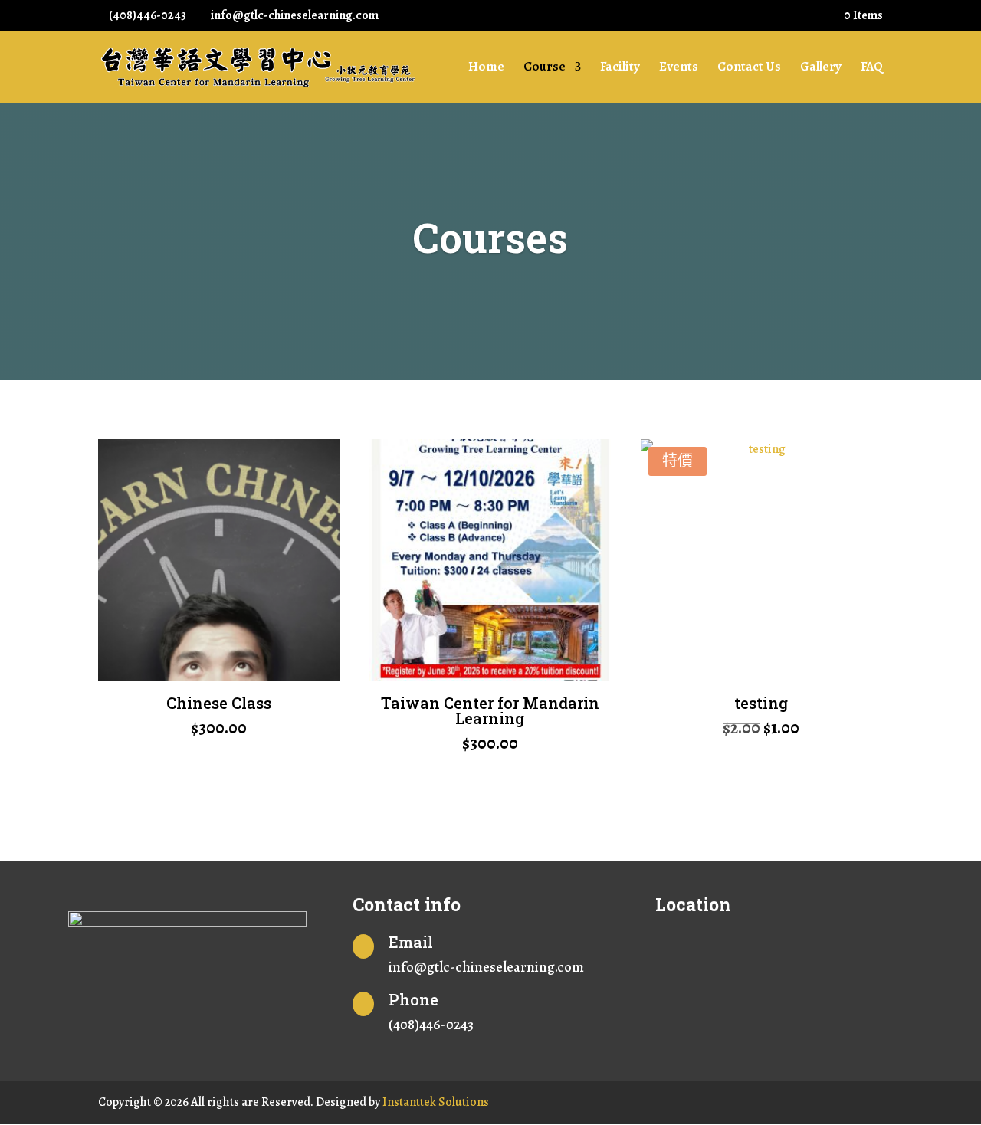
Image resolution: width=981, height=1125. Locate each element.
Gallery (821, 68)
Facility (620, 68)
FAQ (872, 68)
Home (486, 68)
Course (544, 68)
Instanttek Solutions (435, 1102)
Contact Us (749, 68)
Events (678, 68)
